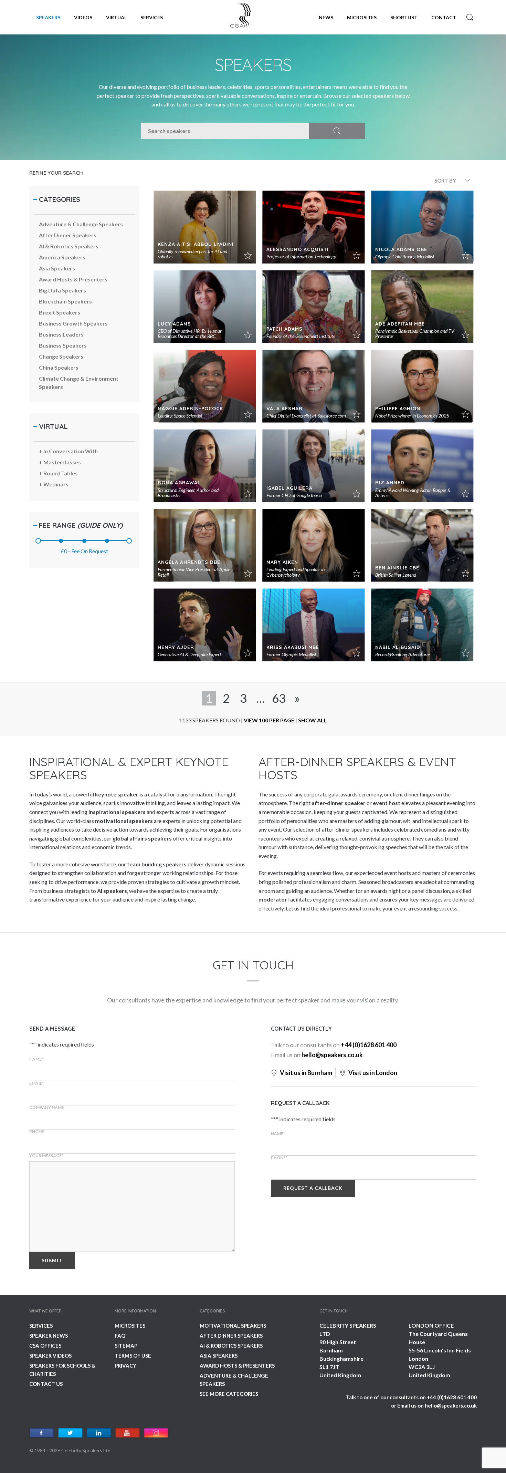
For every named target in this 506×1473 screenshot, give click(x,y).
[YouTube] (127, 1433)
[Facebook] (41, 1433)
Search (470, 17)
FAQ (120, 1335)
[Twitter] (70, 1433)
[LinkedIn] (99, 1433)
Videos (83, 17)
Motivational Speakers (233, 1325)
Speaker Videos (50, 1355)
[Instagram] (156, 1433)
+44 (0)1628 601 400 (369, 1045)
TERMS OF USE (133, 1355)
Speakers (48, 17)
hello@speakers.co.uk (332, 1055)
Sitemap (126, 1345)
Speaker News (48, 1335)
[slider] (38, 541)
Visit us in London (372, 1073)
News (326, 17)
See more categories (229, 1394)
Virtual (116, 17)
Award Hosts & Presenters (237, 1365)
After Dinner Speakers (231, 1335)
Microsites (362, 17)
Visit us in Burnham (305, 1073)
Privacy (125, 1365)
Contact (443, 17)
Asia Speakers (219, 1355)
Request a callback (312, 1188)
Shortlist (404, 17)
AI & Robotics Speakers (231, 1345)
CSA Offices (45, 1345)
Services (151, 17)
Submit (52, 1260)
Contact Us (46, 1384)
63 (279, 698)
